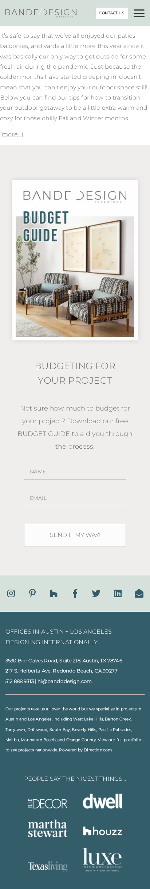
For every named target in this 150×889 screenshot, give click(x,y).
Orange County (81, 740)
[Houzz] (53, 593)
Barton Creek (118, 719)
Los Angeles (40, 719)
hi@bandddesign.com (65, 681)
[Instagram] (11, 593)
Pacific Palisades (114, 729)
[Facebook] (75, 593)
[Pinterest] (32, 593)
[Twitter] (96, 593)
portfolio (132, 740)
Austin (11, 719)
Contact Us (111, 13)
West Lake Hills (88, 719)
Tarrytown (15, 729)
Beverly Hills (84, 729)
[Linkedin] (118, 593)
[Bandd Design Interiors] (40, 15)
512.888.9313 (19, 681)
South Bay (60, 729)
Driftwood (37, 729)
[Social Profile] (139, 593)
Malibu (12, 740)
